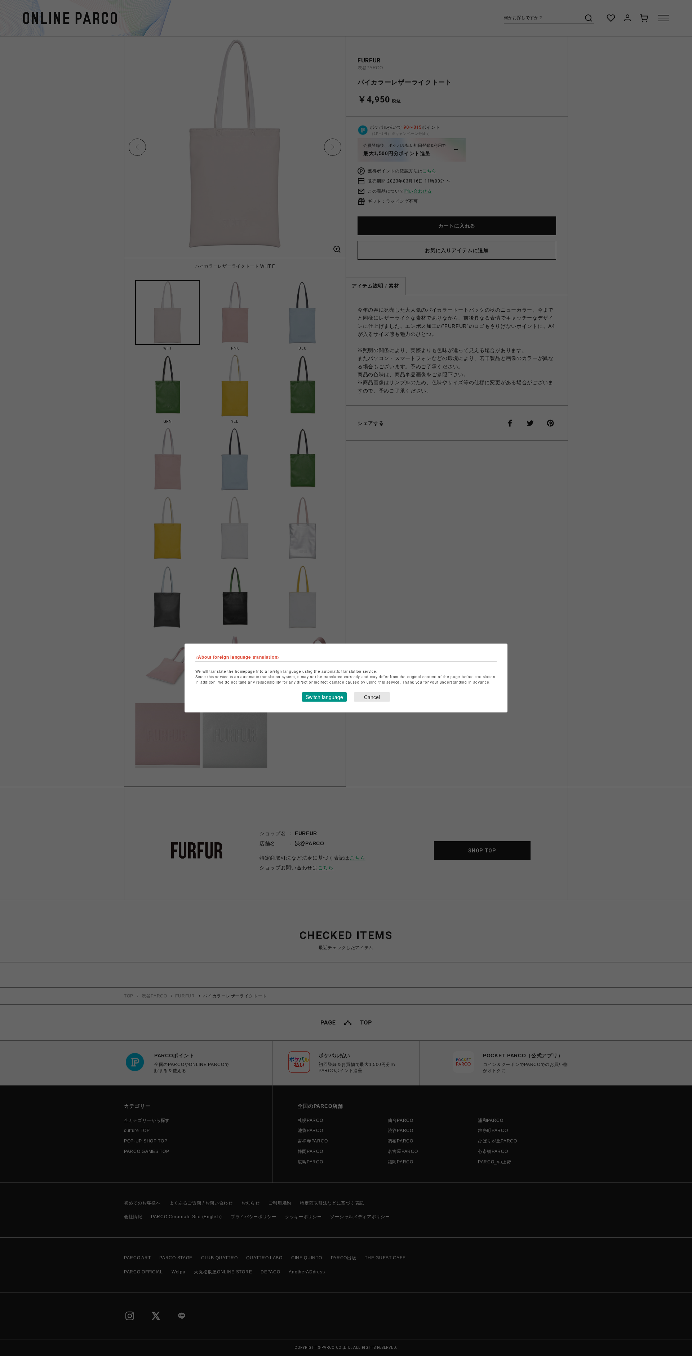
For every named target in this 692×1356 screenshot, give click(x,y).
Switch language (324, 697)
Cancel (372, 697)
